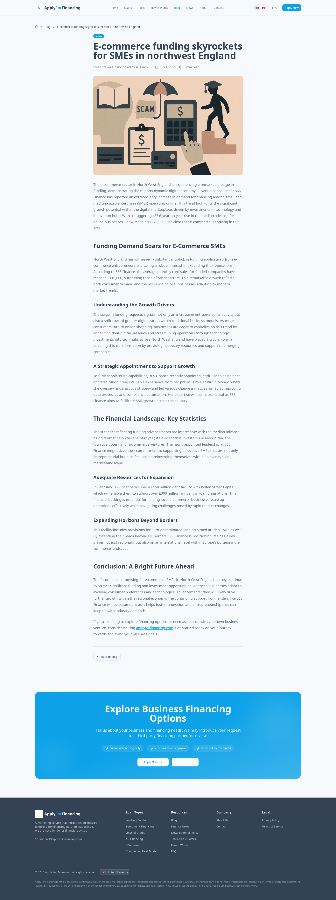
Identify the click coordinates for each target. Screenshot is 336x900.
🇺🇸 (257, 8)
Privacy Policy (270, 820)
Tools (141, 8)
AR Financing (134, 839)
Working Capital (136, 820)
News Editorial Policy (184, 832)
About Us (222, 820)
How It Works (159, 8)
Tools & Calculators (183, 839)
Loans (128, 8)
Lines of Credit (135, 832)
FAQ (274, 8)
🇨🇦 (263, 8)
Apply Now (292, 8)
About (203, 8)
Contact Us (185, 762)
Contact (219, 8)
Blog (177, 8)
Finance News (180, 826)
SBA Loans (132, 845)
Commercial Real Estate (141, 851)
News (189, 8)
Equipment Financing (140, 826)
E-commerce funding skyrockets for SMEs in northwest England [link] (98, 27)
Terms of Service (272, 826)
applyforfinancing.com (154, 627)
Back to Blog (109, 657)
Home (114, 8)
